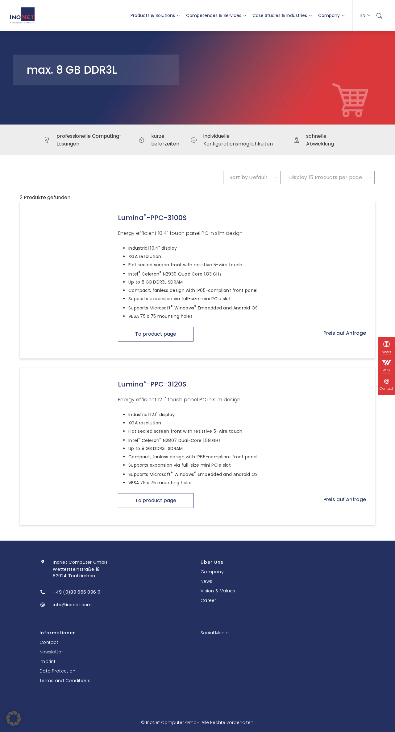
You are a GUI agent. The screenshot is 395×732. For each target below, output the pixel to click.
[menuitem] (379, 15)
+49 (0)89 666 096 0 (76, 592)
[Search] (379, 15)
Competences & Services (213, 15)
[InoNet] (22, 15)
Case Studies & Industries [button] (279, 15)
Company (329, 15)
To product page (155, 333)
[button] (13, 718)
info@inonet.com (72, 605)
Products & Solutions (153, 15)
